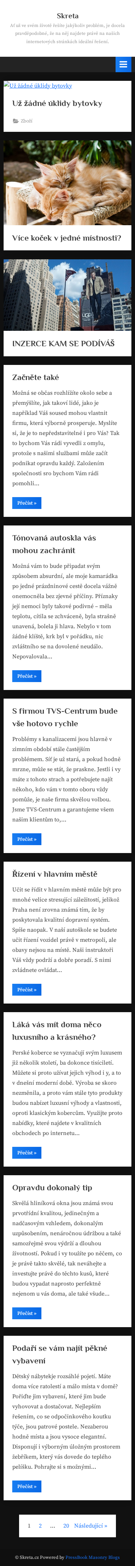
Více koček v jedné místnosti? (66, 237)
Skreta (67, 15)
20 (66, 1525)
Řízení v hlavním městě (55, 874)
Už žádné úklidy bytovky (57, 103)
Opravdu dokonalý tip (52, 1187)
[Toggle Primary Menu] (123, 64)
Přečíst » (29, 504)
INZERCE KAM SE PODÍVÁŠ (63, 343)
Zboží (26, 121)
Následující (88, 1525)
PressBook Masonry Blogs (93, 1557)
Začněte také (35, 377)
